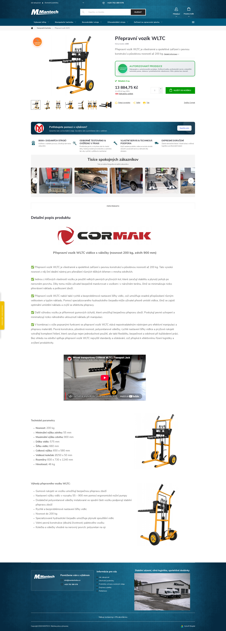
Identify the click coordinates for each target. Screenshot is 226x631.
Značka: (189, 103)
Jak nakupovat (36, 3)
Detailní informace (170, 54)
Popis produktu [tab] (113, 206)
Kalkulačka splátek (126, 94)
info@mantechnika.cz (72, 580)
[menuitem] (41, 22)
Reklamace (103, 591)
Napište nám (184, 128)
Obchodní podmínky (51, 3)
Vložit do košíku (182, 90)
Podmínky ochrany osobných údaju (112, 584)
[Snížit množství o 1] (161, 92)
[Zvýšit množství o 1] (161, 88)
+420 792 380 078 (71, 584)
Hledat (138, 12)
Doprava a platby (105, 587)
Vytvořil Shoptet (189, 626)
